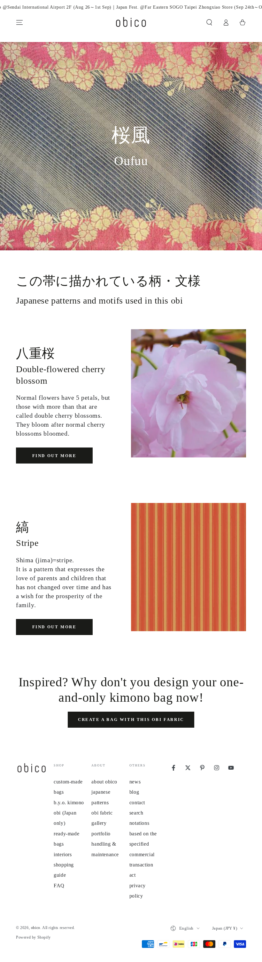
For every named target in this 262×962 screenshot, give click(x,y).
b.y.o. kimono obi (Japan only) (69, 813)
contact (137, 802)
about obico (104, 781)
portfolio (100, 833)
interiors (63, 854)
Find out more (54, 455)
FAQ (59, 885)
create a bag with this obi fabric (131, 719)
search (136, 813)
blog (134, 792)
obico (35, 927)
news (135, 781)
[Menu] (19, 22)
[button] (209, 22)
